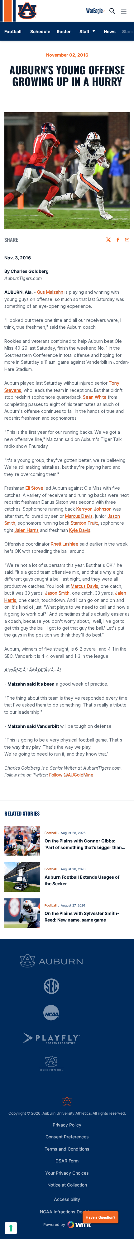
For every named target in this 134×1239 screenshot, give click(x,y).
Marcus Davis (79, 516)
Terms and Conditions (67, 1149)
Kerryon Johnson (94, 509)
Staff (84, 31)
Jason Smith (57, 593)
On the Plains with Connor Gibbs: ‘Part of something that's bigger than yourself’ (83, 847)
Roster (64, 31)
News (110, 31)
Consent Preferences (67, 1136)
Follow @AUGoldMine (71, 774)
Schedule (40, 31)
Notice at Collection (67, 1184)
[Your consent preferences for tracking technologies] (11, 1228)
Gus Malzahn (50, 292)
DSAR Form (67, 1160)
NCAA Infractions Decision (67, 1211)
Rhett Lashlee (65, 544)
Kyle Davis (79, 530)
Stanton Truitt (84, 523)
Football (50, 833)
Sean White (95, 397)
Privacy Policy (67, 1124)
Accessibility (67, 1199)
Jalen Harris (26, 530)
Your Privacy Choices (67, 1173)
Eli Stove (34, 488)
